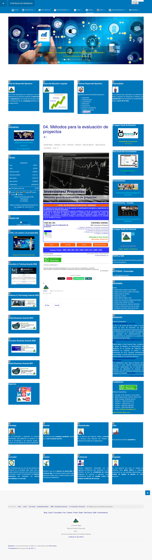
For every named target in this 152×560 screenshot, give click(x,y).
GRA (100, 250)
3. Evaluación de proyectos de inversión (97, 230)
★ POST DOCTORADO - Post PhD (124, 323)
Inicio (19, 506)
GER (86, 250)
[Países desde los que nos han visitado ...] (24, 135)
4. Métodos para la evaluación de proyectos (56, 225)
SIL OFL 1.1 (32, 548)
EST (91, 250)
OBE (64, 250)
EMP (95, 250)
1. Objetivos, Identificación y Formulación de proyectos (93, 227)
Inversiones (70, 145)
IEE (77, 250)
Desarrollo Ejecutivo (88, 145)
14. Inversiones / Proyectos (77, 506)
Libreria (69, 512)
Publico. (45, 291)
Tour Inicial (32, 506)
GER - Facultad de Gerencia (58, 506)
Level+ (25, 506)
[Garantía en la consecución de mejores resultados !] (76, 40)
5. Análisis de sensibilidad (101, 233)
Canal (50, 512)
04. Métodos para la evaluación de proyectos (75, 128)
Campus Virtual (55, 250)
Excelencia (78, 145)
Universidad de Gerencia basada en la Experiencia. (128, 220)
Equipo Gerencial (100, 145)
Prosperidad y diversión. (128, 171)
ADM (81, 250)
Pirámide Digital (48, 145)
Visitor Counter (24, 209)
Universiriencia (133, 249)
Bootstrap (11, 546)
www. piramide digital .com (121, 412)
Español (126, 249)
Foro (64, 512)
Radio (81, 512)
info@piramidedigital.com (127, 409)
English (121, 249)
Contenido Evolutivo (42, 506)
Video (128, 173)
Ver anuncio (131, 373)
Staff (94, 512)
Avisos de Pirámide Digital (137, 376)
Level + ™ (55, 148)
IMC (72, 250)
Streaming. (128, 143)
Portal (63, 145)
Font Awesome (12, 548)
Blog (45, 512)
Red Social (88, 512)
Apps (55, 265)
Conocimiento (47, 148)
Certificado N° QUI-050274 (76, 537)
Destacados (57, 145)
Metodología (86, 112)
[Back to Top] (147, 492)
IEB (68, 250)
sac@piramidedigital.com (101, 255)
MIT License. (53, 546)
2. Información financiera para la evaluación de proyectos (92, 229)
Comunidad (57, 512)
